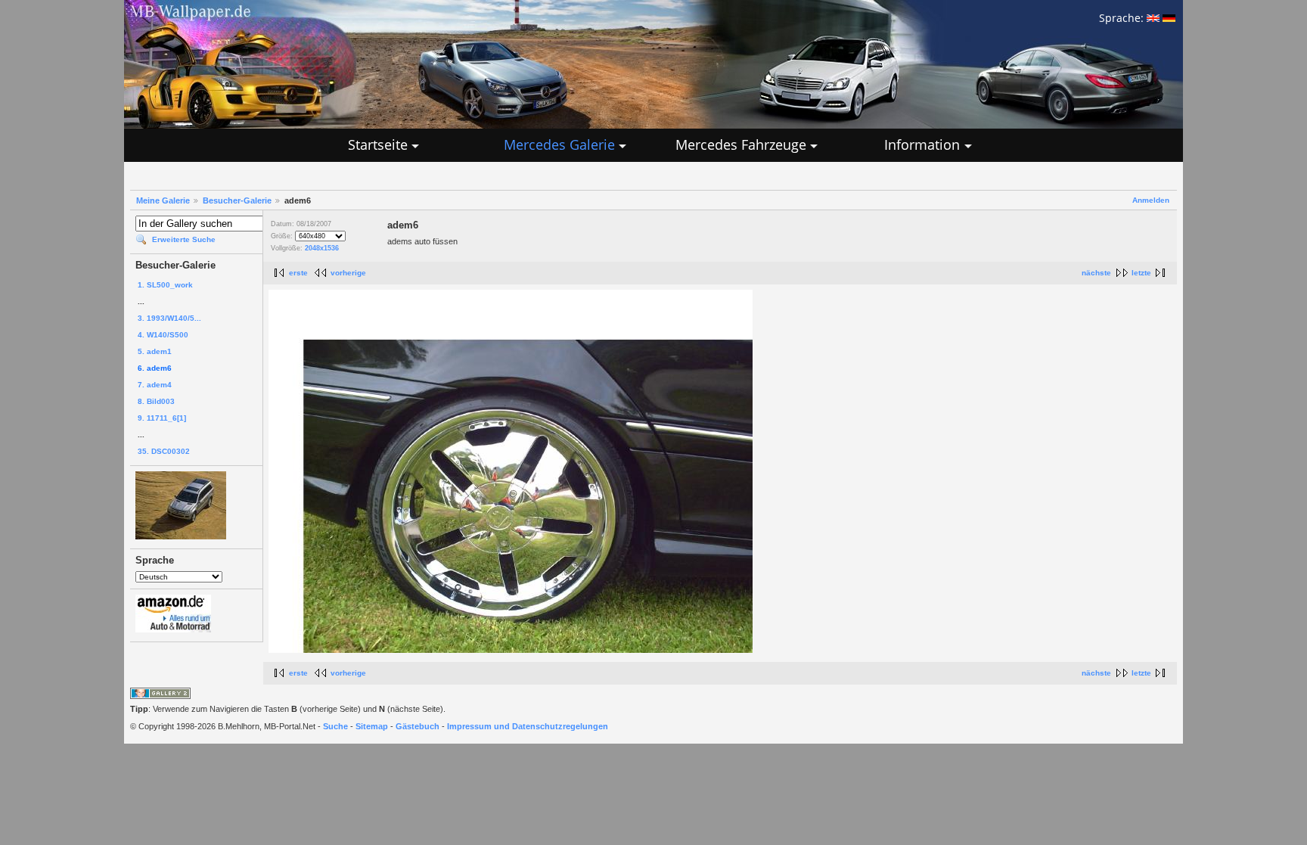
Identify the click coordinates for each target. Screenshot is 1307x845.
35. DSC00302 (164, 451)
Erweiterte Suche (184, 239)
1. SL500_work (165, 285)
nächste (1096, 273)
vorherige (348, 273)
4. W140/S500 (163, 335)
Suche (335, 726)
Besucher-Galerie (237, 200)
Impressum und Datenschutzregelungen (527, 726)
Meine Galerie (163, 200)
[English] (1153, 18)
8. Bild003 (156, 401)
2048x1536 (322, 248)
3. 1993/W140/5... (169, 318)
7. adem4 (155, 385)
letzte (1141, 273)
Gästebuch (417, 726)
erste (298, 273)
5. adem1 (155, 351)
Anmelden (1150, 200)
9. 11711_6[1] (162, 418)
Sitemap (371, 726)
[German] (1169, 18)
